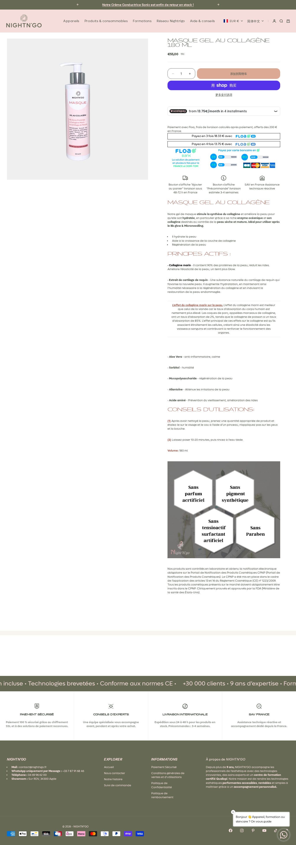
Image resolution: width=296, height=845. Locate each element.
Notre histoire (113, 779)
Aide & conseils (202, 21)
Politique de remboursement (162, 795)
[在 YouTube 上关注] (264, 830)
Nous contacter (114, 773)
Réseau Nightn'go (171, 21)
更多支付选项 (223, 94)
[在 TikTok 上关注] (275, 830)
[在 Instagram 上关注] (242, 830)
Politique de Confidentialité (161, 785)
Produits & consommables (106, 21)
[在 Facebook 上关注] (230, 830)
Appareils (71, 21)
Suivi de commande (117, 785)
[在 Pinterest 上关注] (253, 830)
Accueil (109, 767)
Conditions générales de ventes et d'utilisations (167, 775)
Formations (142, 21)
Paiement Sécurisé (164, 767)
